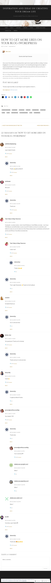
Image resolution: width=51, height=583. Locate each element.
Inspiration (35, 109)
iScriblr (7, 516)
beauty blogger (6, 109)
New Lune (8, 51)
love (8, 112)
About (12, 27)
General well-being (40, 27)
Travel (31, 27)
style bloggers (23, 112)
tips (31, 112)
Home (6, 27)
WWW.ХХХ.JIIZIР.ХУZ (16, 498)
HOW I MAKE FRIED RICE (43, 125)
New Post (6, 105)
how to (28, 109)
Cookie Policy (24, 580)
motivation (15, 112)
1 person (10, 153)
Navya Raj (7, 372)
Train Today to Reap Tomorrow (13, 219)
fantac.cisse (8, 335)
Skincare (18, 27)
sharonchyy (12, 46)
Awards (15, 30)
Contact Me (8, 30)
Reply (6, 156)
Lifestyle (43, 109)
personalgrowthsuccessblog (12, 410)
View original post (6, 89)
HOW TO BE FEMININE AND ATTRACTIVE (11, 125)
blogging (22, 109)
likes (3, 112)
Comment (45, 568)
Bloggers (15, 109)
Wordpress (37, 112)
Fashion (25, 27)
